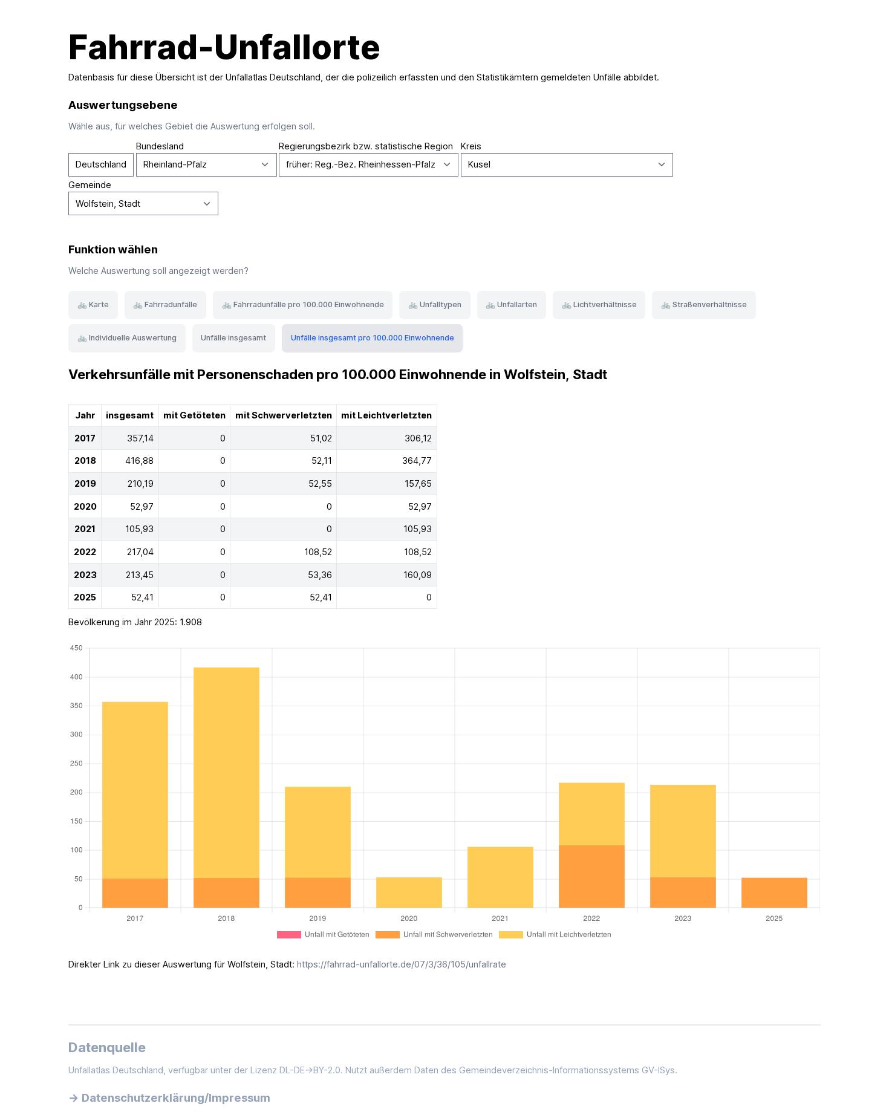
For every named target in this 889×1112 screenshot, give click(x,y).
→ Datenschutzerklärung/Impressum (169, 1097)
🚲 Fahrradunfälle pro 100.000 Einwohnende (303, 304)
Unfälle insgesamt (233, 337)
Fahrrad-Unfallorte (224, 47)
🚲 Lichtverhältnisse (599, 304)
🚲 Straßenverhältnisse (704, 304)
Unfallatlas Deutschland (273, 77)
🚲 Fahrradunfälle (165, 304)
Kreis (471, 146)
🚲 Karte (93, 304)
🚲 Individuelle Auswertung (127, 337)
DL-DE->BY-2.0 (309, 1070)
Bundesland (160, 146)
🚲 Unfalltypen (434, 304)
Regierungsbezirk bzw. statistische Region (366, 146)
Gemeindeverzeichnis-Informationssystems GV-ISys (567, 1070)
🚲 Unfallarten (511, 304)
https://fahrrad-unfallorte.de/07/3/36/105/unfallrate (401, 964)
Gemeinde (89, 185)
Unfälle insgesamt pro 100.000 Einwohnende (372, 337)
